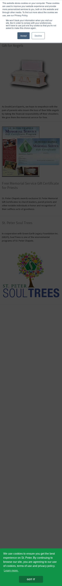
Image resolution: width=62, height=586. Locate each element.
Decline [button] (38, 35)
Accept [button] (23, 35)
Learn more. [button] (11, 570)
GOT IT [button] (31, 579)
